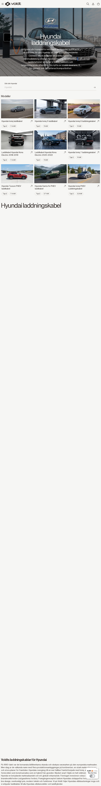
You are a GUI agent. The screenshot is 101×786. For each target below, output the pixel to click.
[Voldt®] (13, 4)
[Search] (94, 87)
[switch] (92, 776)
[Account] (93, 4)
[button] (2, 4)
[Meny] (96, 769)
